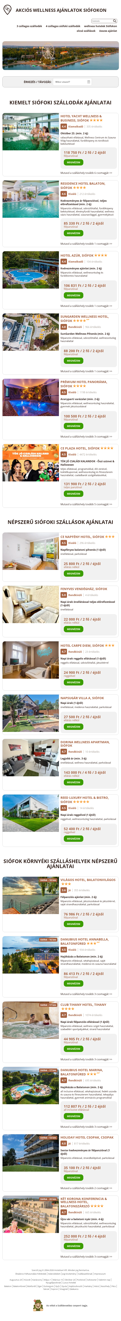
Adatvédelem (54, 1273)
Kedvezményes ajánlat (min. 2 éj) (81, 268)
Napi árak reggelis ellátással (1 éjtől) (83, 658)
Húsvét (27, 1279)
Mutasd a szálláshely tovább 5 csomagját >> (86, 504)
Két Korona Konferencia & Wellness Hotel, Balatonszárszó (83, 1202)
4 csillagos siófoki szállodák (63, 26)
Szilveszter (92, 1279)
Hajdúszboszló (75, 1286)
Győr (57, 1286)
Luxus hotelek (69, 1282)
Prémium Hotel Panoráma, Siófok (83, 384)
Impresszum (100, 1273)
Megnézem (73, 162)
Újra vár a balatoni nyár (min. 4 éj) (82, 1219)
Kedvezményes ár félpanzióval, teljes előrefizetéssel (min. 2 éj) (83, 202)
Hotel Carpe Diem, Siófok (82, 645)
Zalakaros (73, 1289)
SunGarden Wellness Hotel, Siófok (84, 318)
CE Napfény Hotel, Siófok (82, 537)
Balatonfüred (19, 1286)
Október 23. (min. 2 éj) (74, 133)
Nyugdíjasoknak (53, 1282)
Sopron (54, 1289)
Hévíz (96, 1286)
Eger (40, 1286)
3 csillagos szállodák (29, 26)
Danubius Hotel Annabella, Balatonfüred (84, 941)
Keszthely (105, 1286)
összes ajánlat (108, 31)
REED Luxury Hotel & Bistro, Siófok (84, 799)
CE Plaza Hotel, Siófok (80, 448)
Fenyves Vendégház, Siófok (83, 589)
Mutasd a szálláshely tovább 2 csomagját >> (86, 1188)
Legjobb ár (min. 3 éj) (73, 758)
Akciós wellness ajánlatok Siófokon (61, 10)
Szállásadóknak (85, 1273)
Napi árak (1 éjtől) (71, 703)
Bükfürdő (31, 1286)
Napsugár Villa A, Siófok (82, 698)
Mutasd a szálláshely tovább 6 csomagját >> (86, 173)
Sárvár (46, 1289)
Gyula (64, 1286)
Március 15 (58, 1279)
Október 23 (70, 1279)
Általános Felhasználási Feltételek (30, 1273)
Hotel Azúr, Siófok (76, 255)
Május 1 (47, 1279)
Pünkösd (81, 1279)
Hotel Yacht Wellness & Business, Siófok (81, 118)
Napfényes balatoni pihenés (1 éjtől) (83, 549)
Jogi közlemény (69, 1273)
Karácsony (37, 1279)
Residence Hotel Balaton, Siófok (82, 185)
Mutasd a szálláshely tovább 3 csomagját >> (86, 436)
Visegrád (64, 1289)
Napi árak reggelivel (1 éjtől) (77, 815)
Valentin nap (104, 1279)
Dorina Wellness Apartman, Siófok (85, 744)
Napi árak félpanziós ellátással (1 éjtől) (84, 1022)
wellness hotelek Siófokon (100, 26)
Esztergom (49, 1286)
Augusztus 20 (16, 1279)
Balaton (8, 1286)
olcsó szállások (86, 31)
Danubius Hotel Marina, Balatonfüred (81, 1072)
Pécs (114, 1286)
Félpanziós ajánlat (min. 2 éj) (78, 897)
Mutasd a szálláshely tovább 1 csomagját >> (86, 243)
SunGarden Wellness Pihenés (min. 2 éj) (85, 333)
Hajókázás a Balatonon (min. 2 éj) (81, 956)
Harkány (88, 1286)
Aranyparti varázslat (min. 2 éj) (79, 399)
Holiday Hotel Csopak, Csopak (86, 1137)
